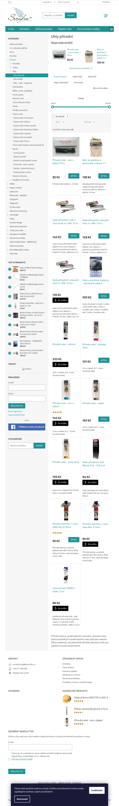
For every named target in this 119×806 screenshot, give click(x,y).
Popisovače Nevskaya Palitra (25, 129)
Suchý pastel (19, 152)
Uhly (14, 71)
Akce (12, 52)
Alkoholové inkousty (18, 211)
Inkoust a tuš (18, 98)
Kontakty (47, 2)
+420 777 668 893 (20, 668)
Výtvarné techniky (17, 238)
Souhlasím (96, 790)
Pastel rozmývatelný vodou (25, 160)
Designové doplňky (18, 234)
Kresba (13, 59)
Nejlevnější (77, 76)
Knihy (12, 218)
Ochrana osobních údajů (22, 759)
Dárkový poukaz (17, 246)
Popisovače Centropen (23, 117)
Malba (12, 183)
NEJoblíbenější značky (19, 249)
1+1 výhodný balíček (18, 48)
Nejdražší (92, 76)
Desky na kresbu (20, 176)
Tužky (15, 67)
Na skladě (62, 116)
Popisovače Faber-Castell (24, 125)
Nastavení (22, 799)
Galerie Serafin (64, 782)
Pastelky (16, 63)
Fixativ (15, 106)
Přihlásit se (17, 406)
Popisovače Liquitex (22, 133)
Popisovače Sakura (21, 121)
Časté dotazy (64, 2)
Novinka (89, 122)
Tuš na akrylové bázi (21, 102)
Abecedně (78, 82)
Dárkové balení (16, 44)
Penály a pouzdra (20, 110)
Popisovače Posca (21, 141)
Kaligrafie (14, 203)
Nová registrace (15, 411)
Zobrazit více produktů (79, 68)
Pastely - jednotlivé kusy (23, 168)
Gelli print (14, 191)
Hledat (70, 15)
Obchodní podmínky (71, 678)
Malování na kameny (18, 226)
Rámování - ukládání (18, 195)
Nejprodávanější (61, 82)
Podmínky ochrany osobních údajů (77, 682)
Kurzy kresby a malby (47, 782)
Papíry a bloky (16, 187)
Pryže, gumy (18, 94)
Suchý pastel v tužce (22, 172)
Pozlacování (15, 207)
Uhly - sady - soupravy (22, 83)
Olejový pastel (19, 156)
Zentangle (14, 214)
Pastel (15, 149)
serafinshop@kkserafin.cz (24, 664)
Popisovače (18, 114)
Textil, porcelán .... (17, 230)
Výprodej (14, 253)
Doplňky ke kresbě (21, 180)
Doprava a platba (69, 671)
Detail (74, 176)
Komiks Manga (16, 222)
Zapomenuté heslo (16, 415)
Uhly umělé (18, 79)
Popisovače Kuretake (22, 137)
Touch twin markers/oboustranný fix (28, 145)
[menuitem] (11, 29)
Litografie (14, 199)
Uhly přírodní (18, 75)
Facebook (76, 782)
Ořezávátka (18, 87)
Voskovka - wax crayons (23, 164)
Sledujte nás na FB (20, 673)
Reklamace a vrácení (71, 674)
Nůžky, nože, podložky (22, 90)
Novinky (13, 56)
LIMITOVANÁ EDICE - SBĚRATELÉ (23, 242)
